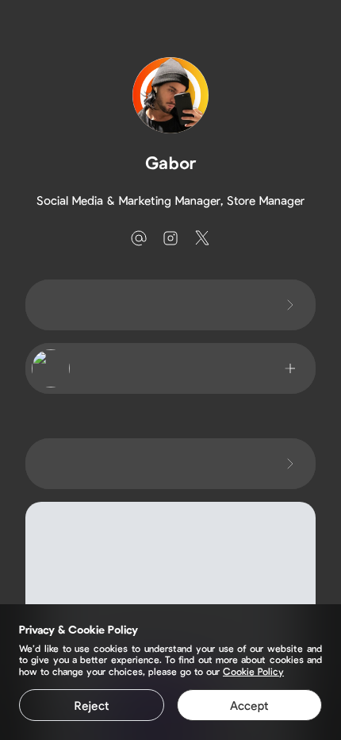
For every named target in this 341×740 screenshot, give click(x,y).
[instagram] (170, 238)
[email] (138, 238)
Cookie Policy (253, 670)
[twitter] (202, 238)
